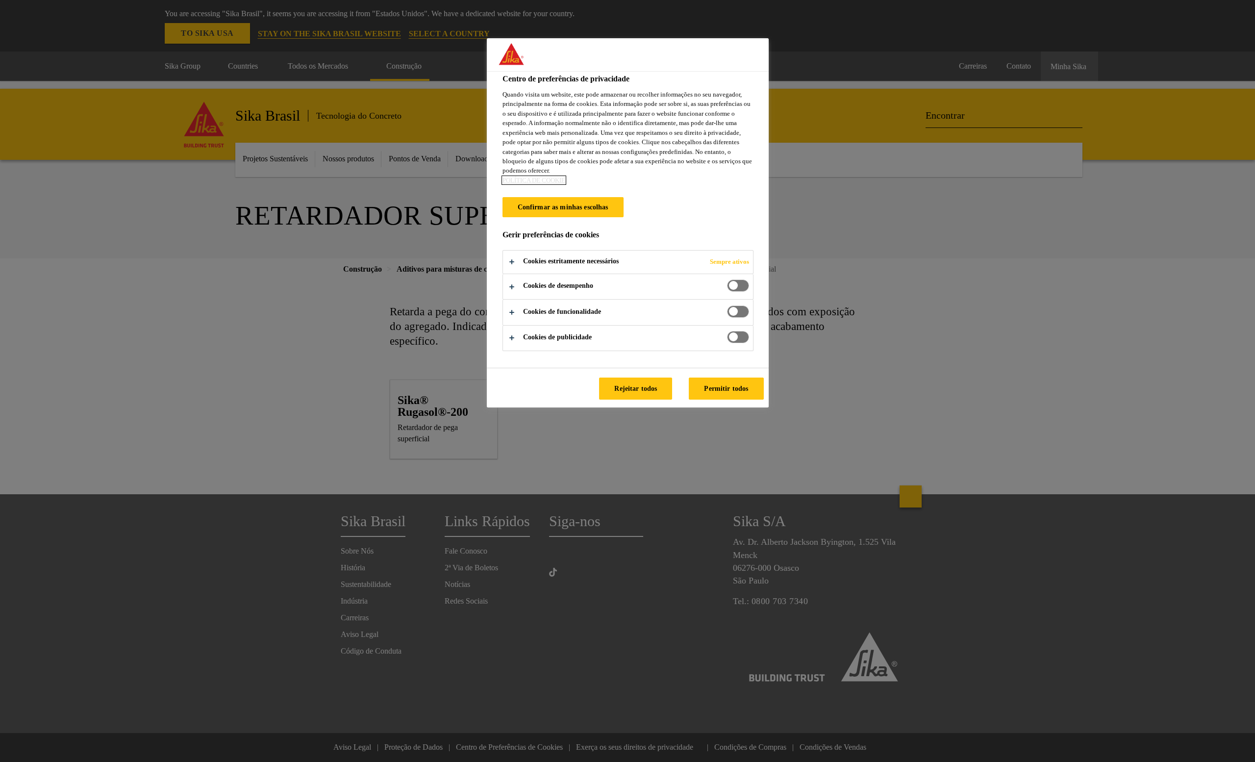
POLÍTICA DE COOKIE (533, 180)
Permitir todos (726, 388)
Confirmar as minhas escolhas (563, 207)
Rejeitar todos (635, 388)
